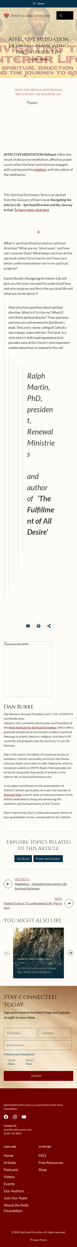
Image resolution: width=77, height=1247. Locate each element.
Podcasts (11, 1169)
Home (8, 1155)
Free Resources (50, 1162)
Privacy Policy (38, 1239)
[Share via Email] (28, 626)
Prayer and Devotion (48, 858)
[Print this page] (38, 626)
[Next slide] (70, 953)
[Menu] (64, 15)
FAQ (42, 1155)
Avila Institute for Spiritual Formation (32, 727)
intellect (40, 169)
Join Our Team (15, 1198)
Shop (42, 1169)
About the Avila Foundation (16, 1208)
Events (9, 1183)
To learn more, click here (31, 210)
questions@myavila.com (18, 1129)
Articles (10, 1162)
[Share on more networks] (49, 626)
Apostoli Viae (12, 794)
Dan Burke (23, 858)
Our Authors (14, 1191)
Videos (9, 1176)
